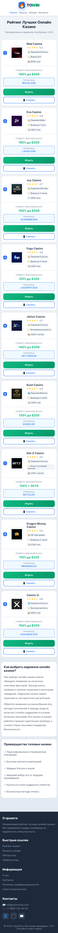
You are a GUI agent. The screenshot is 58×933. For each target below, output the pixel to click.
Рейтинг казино (11, 846)
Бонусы (23, 12)
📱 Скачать (29, 100)
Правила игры (10, 859)
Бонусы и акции (11, 850)
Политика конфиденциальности (20, 884)
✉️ (22, 916)
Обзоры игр (9, 855)
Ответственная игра (14, 889)
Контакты (43, 12)
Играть (29, 92)
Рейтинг (14, 12)
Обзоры (33, 12)
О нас (5, 875)
